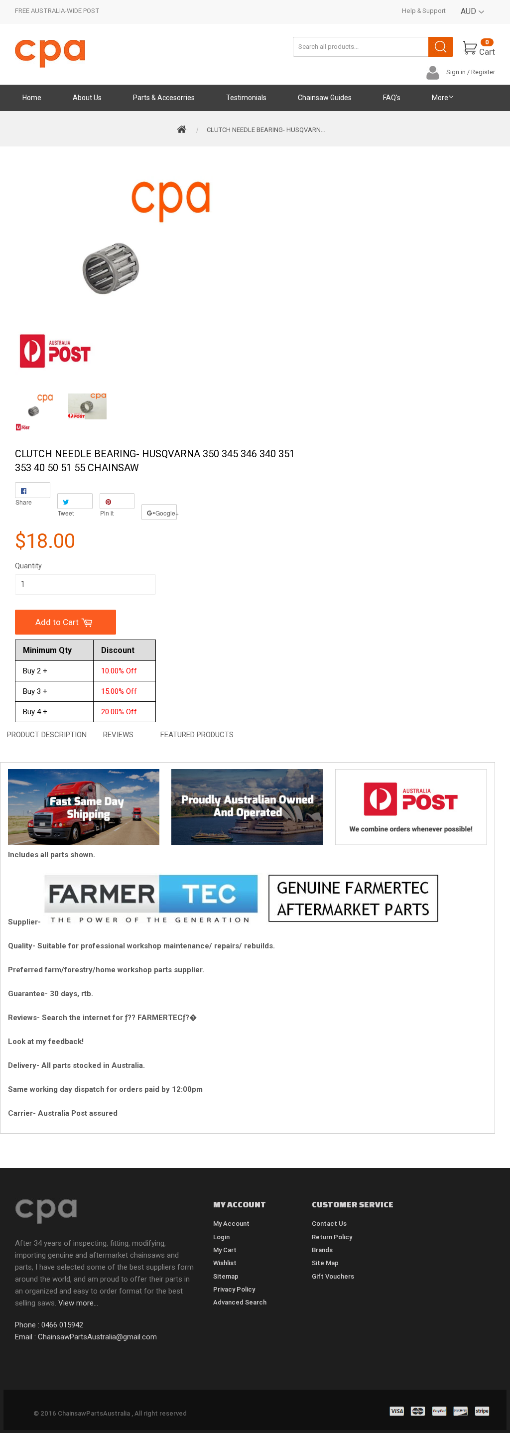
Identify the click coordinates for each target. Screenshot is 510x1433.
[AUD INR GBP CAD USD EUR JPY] (473, 18)
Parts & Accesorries (164, 98)
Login (221, 1237)
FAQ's (391, 98)
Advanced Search (239, 1302)
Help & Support (424, 10)
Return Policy (332, 1237)
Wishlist (225, 1263)
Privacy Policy (234, 1289)
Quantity (28, 566)
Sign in (456, 72)
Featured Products (197, 734)
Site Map (325, 1263)
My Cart (225, 1250)
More (440, 98)
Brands (322, 1250)
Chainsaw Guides (325, 98)
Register (483, 72)
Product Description (47, 734)
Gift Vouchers (333, 1276)
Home (31, 98)
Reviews (118, 734)
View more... (78, 1303)
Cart (487, 47)
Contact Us (329, 1223)
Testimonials (246, 98)
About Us (87, 98)
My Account (231, 1223)
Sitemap (226, 1276)
